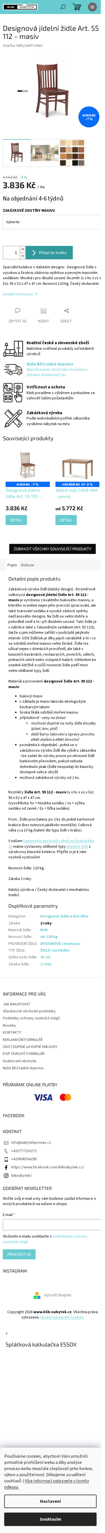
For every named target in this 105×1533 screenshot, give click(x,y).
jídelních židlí (77, 846)
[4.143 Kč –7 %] (28, 465)
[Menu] (92, 7)
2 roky (46, 964)
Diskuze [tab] (27, 565)
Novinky (9, 1025)
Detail (16, 520)
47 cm (45, 957)
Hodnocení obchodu (19, 1061)
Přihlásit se (19, 1254)
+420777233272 (24, 1151)
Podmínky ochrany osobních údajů (31, 1018)
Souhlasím (50, 1519)
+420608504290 (24, 1159)
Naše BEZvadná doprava (23, 1068)
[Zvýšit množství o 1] (22, 249)
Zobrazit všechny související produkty (52, 548)
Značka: (23, 45)
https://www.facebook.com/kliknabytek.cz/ (47, 1167)
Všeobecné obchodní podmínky (29, 1011)
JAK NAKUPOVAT (17, 1004)
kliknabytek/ (21, 1175)
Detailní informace (18, 294)
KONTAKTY (12, 1032)
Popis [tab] (12, 565)
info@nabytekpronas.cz (31, 1142)
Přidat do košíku (53, 252)
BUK (44, 930)
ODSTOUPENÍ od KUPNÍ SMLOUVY (30, 1047)
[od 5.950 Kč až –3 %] (77, 465)
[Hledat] (63, 7)
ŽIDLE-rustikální (54, 950)
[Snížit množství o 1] (22, 256)
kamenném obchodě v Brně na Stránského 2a (51, 843)
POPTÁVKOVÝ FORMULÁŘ (24, 1054)
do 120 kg (48, 937)
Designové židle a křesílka (64, 916)
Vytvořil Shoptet (57, 1295)
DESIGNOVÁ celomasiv (60, 944)
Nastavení (50, 1501)
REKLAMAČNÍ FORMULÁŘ (23, 1040)
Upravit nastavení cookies (62, 1317)
